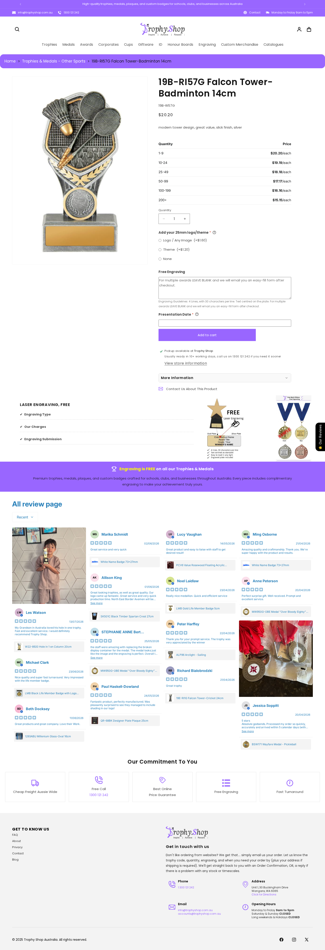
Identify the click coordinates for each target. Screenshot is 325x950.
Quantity (165, 210)
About (16, 841)
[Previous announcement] (20, 4)
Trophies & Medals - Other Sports (53, 61)
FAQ (15, 835)
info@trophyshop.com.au (35, 12)
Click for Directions (264, 894)
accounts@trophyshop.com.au (199, 914)
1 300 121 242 (186, 887)
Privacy (17, 847)
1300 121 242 (71, 12)
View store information (185, 363)
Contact (18, 853)
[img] (25, 621)
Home (10, 61)
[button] (17, 29)
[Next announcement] (305, 4)
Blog (15, 859)
